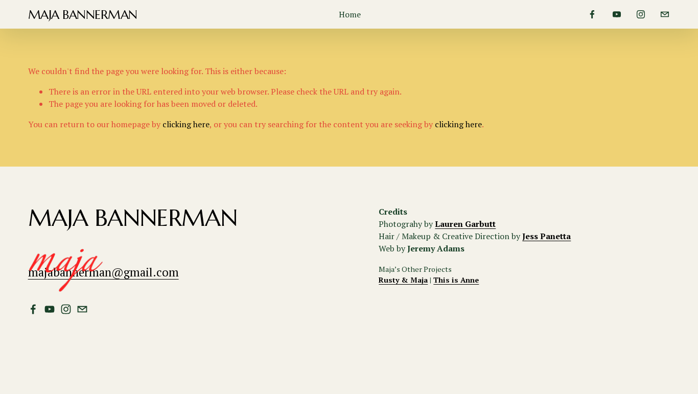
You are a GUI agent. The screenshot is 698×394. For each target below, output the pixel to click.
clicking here (186, 124)
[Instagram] (641, 14)
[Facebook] (592, 14)
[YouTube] (617, 14)
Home (350, 14)
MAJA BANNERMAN (82, 14)
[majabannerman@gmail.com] (665, 14)
